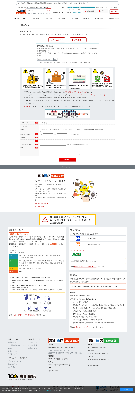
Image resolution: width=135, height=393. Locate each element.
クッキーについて (48, 390)
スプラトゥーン (45, 13)
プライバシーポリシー (15, 361)
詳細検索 (29, 13)
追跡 (55, 59)
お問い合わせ (115, 18)
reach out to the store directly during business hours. (89, 95)
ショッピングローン (88, 7)
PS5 (39, 13)
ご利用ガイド (35, 18)
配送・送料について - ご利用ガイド (25, 315)
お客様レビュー (13, 351)
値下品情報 (75, 18)
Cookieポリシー (13, 364)
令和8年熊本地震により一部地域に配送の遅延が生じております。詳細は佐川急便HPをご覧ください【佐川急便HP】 (53, 3)
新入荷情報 (62, 18)
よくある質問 (101, 18)
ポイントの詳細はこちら (42, 206)
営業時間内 (28, 106)
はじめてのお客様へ (40, 203)
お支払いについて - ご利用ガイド (85, 266)
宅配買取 (87, 18)
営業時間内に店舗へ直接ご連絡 (75, 92)
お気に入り (49, 18)
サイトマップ (12, 354)
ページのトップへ (67, 167)
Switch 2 (35, 13)
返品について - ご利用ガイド (83, 327)
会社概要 (11, 342)
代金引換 (78, 7)
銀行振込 (71, 7)
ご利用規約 (11, 367)
